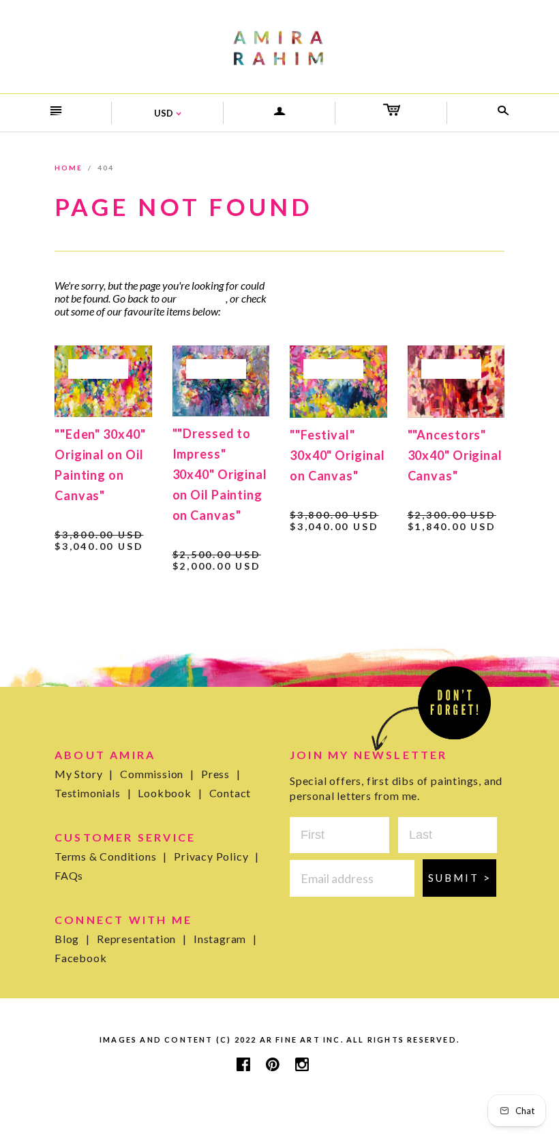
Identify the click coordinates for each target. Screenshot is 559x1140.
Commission (157, 773)
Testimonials (93, 792)
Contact (230, 792)
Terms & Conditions (111, 856)
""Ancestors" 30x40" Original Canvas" (455, 455)
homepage (201, 298)
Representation (142, 938)
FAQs (69, 875)
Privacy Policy (216, 856)
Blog (72, 938)
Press (221, 773)
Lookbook (170, 792)
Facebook (80, 957)
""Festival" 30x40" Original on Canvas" (337, 455)
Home (68, 168)
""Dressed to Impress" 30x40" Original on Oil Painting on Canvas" (220, 474)
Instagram (225, 938)
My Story (84, 773)
